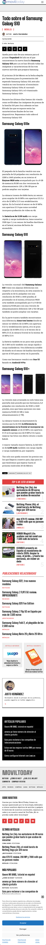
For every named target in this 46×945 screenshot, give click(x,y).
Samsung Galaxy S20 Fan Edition (18, 603)
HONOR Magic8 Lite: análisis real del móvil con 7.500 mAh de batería (29, 536)
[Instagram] (10, 821)
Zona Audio (21, 499)
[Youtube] (33, 821)
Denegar (23, 929)
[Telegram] (20, 49)
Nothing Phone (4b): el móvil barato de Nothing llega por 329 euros (29, 507)
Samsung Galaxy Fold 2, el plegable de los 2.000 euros (22, 624)
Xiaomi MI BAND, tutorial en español (18, 726)
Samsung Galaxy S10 (24, 473)
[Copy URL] (25, 49)
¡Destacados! (22, 513)
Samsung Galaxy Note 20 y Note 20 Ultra (22, 634)
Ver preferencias (23, 935)
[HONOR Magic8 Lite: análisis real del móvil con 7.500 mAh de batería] (8, 537)
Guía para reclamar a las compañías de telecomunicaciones (20, 741)
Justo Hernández (20, 34)
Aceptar (23, 923)
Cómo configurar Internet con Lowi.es (19, 755)
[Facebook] (4, 49)
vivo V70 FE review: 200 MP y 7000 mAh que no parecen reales (30, 522)
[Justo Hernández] (4, 34)
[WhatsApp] (15, 49)
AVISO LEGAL (37, 941)
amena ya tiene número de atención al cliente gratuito (20, 883)
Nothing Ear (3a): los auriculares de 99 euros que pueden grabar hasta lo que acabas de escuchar (30, 491)
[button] (43, 897)
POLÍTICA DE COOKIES (6, 941)
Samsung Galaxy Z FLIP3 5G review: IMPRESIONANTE (19, 594)
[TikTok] (21, 821)
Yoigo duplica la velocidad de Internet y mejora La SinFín (12, 663)
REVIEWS (5, 599)
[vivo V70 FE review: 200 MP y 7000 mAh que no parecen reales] (8, 523)
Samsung (12, 473)
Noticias (20, 542)
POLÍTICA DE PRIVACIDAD (22, 941)
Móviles (20, 528)
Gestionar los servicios (23, 917)
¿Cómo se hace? (8, 878)
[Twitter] (9, 49)
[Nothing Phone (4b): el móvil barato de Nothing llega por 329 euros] (8, 508)
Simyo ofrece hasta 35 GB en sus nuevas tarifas (34, 671)
